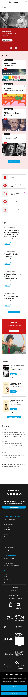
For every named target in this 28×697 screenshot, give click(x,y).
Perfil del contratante (8, 532)
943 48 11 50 (8, 579)
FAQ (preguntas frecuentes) (10, 574)
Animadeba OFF (14, 89)
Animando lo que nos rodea (13, 276)
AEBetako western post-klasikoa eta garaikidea (17, 401)
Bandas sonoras (11, 297)
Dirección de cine (11, 255)
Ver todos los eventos (14, 161)
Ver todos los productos (14, 417)
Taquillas (6, 576)
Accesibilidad (14, 590)
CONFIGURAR (14, 693)
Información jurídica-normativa (11, 560)
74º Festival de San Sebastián (12, 114)
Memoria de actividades (9, 536)
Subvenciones (7, 529)
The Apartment (10, 139)
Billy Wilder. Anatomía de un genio (17, 366)
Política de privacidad (14, 595)
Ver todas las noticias (14, 471)
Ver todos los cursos (14, 312)
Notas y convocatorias (9, 547)
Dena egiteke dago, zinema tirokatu (15, 383)
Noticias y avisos (7, 545)
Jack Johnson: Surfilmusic (10, 64)
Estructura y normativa (9, 558)
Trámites (6, 534)
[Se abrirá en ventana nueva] (8, 494)
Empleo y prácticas (8, 527)
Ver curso (7, 243)
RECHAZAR (14, 690)
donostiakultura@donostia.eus (11, 582)
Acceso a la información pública (11, 565)
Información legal (14, 587)
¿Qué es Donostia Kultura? (10, 519)
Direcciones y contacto (9, 522)
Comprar (13, 374)
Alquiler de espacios (8, 524)
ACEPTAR (14, 686)
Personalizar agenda (14, 507)
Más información (7, 40)
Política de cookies (14, 593)
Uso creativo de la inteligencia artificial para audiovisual (12, 233)
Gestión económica (8, 563)
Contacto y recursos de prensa (11, 550)
